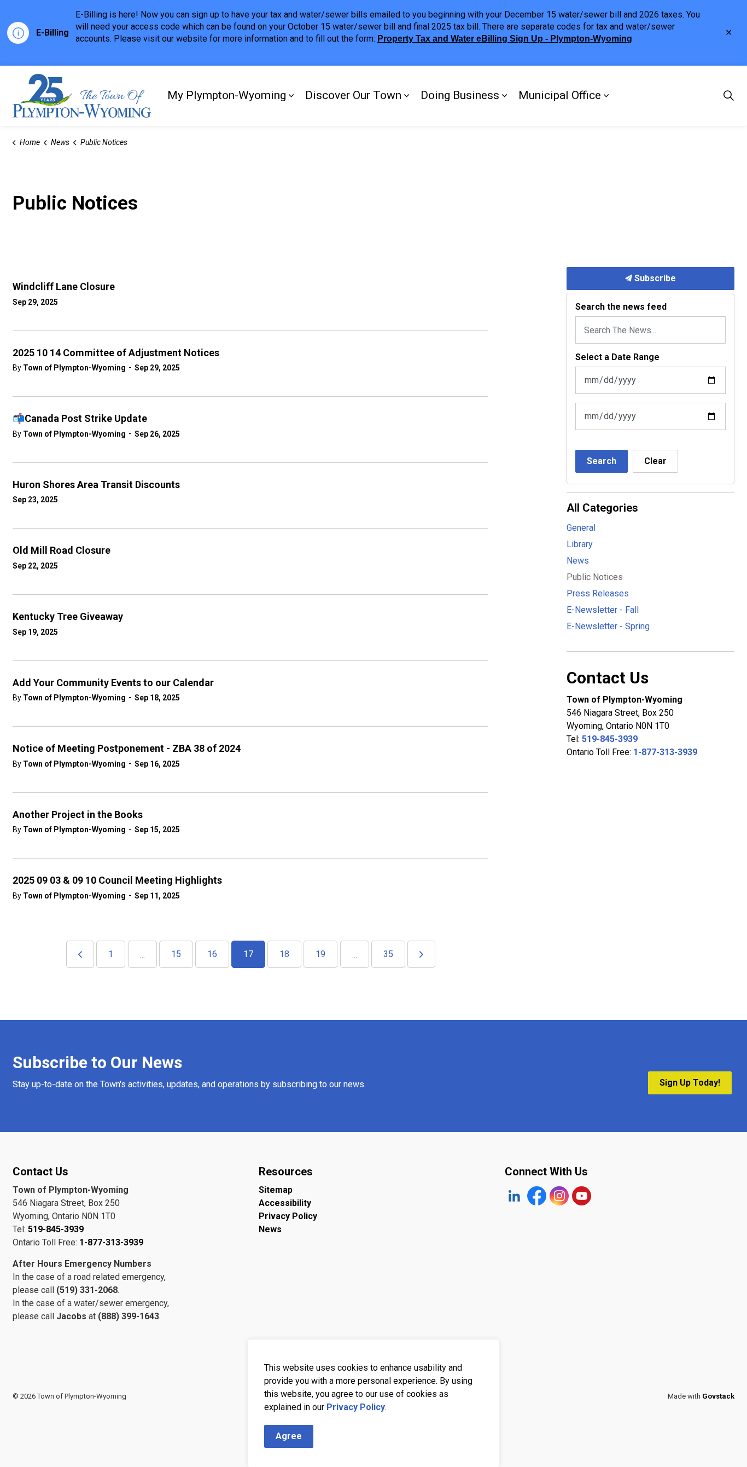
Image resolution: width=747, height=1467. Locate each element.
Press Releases (598, 593)
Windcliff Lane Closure (64, 286)
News (578, 560)
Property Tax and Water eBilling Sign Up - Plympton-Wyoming (504, 38)
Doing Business (460, 95)
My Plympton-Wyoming (226, 95)
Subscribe (654, 278)
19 (320, 954)
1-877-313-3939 (665, 752)
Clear (655, 461)
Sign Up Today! (690, 1082)
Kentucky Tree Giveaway (68, 616)
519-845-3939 (610, 739)
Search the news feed (621, 306)
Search (601, 461)
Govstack (718, 1396)
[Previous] (80, 954)
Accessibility (285, 1203)
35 (388, 954)
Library (580, 544)
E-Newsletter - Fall (603, 610)
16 (212, 954)
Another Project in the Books (78, 814)
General (581, 528)
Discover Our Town (353, 95)
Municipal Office (559, 95)
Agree (289, 1436)
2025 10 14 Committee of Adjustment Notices (116, 352)
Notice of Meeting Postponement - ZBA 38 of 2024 (127, 748)
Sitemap (276, 1190)
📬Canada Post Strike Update (80, 418)
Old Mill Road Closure (61, 550)
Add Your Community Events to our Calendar (113, 682)
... (142, 955)
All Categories (602, 507)
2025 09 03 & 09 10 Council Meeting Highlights (117, 880)
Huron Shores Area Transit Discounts (96, 484)
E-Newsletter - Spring (608, 626)
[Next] (421, 954)
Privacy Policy (288, 1216)
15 (176, 954)
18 (284, 954)
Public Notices (595, 577)
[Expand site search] (728, 95)
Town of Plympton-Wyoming (74, 367)
